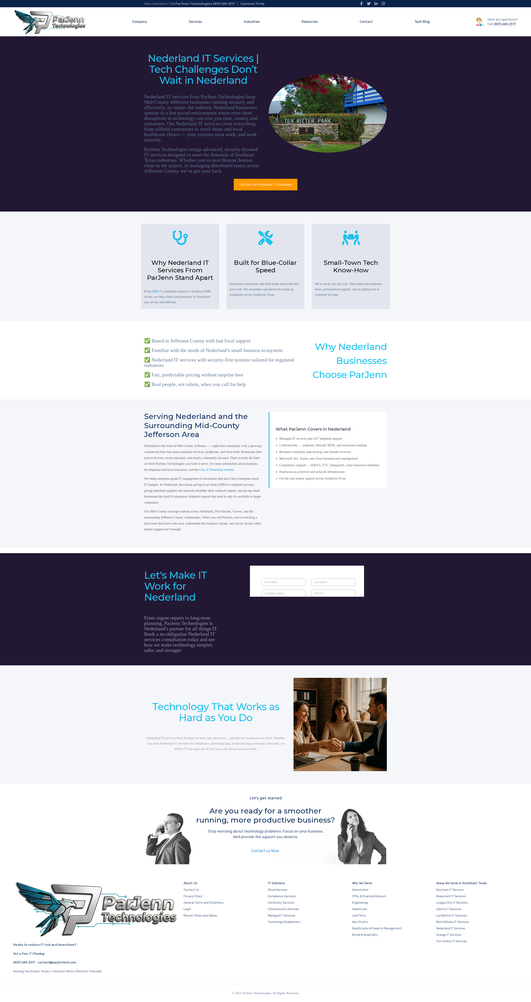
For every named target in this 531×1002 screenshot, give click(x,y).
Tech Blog (422, 22)
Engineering (360, 903)
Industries (252, 22)
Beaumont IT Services (451, 896)
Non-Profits (360, 922)
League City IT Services (452, 903)
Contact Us (191, 890)
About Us (190, 883)
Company (139, 22)
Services (195, 22)
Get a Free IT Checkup (29, 954)
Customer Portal (252, 4)
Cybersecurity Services (283, 909)
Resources (310, 22)
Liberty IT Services (448, 909)
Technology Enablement (284, 922)
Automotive (360, 890)
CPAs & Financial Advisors (369, 896)
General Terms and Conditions (204, 903)
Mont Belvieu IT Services (452, 922)
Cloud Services (277, 890)
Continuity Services (281, 903)
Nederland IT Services (450, 928)
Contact (366, 22)
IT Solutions (276, 883)
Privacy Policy (193, 896)
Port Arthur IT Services (451, 941)
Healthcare (359, 909)
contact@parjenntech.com (57, 962)
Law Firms (359, 915)
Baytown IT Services (450, 890)
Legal (187, 909)
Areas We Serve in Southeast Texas (461, 883)
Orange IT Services (448, 935)
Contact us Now (265, 851)
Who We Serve (362, 883)
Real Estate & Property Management (377, 928)
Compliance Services (282, 896)
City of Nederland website (216, 469)
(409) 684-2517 (224, 4)
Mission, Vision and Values (200, 915)
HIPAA (157, 291)
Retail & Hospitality (365, 935)
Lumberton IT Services (451, 915)
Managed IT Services (281, 915)
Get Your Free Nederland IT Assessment (265, 184)
